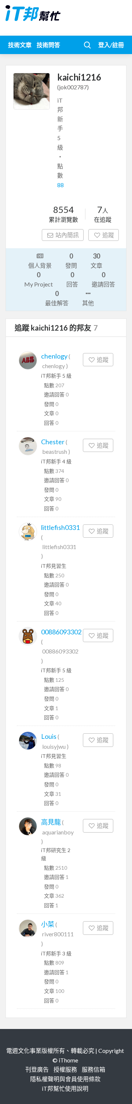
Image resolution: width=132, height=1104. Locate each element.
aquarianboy (58, 832)
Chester (53, 442)
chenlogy (54, 356)
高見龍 (51, 822)
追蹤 (108, 234)
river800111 (58, 933)
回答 (72, 279)
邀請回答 (103, 279)
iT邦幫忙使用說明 (65, 1088)
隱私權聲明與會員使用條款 (65, 1078)
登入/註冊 (111, 44)
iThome (68, 1060)
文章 (96, 260)
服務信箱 (93, 1069)
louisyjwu (54, 746)
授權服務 (65, 1069)
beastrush (54, 451)
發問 (71, 260)
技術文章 (20, 44)
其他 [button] (88, 302)
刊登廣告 (37, 1069)
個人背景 (40, 265)
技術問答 (48, 44)
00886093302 (61, 632)
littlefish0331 (60, 527)
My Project (38, 279)
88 (60, 184)
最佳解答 (57, 297)
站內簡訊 (67, 234)
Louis (48, 736)
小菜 (47, 924)
